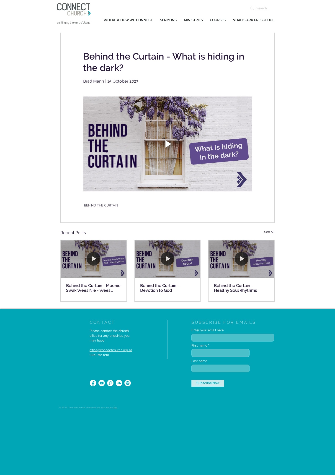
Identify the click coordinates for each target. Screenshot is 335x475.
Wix (115, 407)
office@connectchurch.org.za (111, 350)
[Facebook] (93, 383)
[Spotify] (127, 383)
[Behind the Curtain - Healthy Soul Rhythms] (241, 258)
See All (269, 232)
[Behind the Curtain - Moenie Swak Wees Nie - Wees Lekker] (93, 258)
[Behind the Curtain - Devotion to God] (168, 258)
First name (199, 345)
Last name (199, 361)
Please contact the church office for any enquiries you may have (109, 335)
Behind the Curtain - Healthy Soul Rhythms (235, 288)
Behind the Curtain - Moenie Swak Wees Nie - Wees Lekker (93, 288)
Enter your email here (207, 330)
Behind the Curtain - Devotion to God (159, 288)
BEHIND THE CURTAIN (101, 205)
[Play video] (167, 144)
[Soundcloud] (119, 383)
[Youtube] (101, 383)
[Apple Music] (110, 383)
